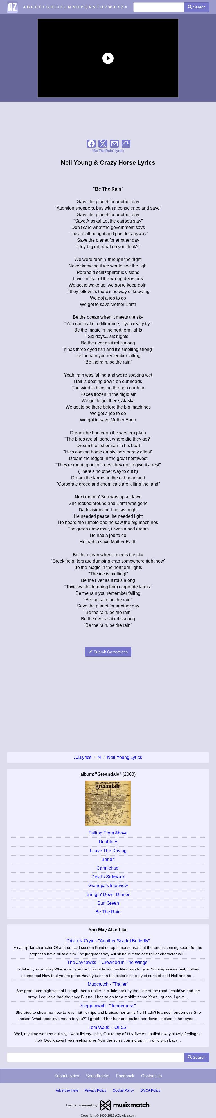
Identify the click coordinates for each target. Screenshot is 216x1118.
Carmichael (108, 868)
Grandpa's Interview (108, 885)
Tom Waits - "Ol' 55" (108, 1027)
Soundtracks (97, 1075)
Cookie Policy (123, 1090)
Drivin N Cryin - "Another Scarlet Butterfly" (108, 940)
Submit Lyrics (66, 1075)
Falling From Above (108, 833)
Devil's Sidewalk (108, 876)
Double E (108, 841)
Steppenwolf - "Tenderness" (108, 1005)
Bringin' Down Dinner (108, 894)
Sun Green (108, 903)
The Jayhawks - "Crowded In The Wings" (108, 962)
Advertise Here (67, 1090)
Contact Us (151, 1075)
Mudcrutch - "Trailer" (108, 984)
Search (199, 7)
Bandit (108, 859)
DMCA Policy (150, 1090)
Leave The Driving (108, 850)
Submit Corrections (110, 652)
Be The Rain (108, 912)
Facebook (125, 1075)
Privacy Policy (95, 1090)
